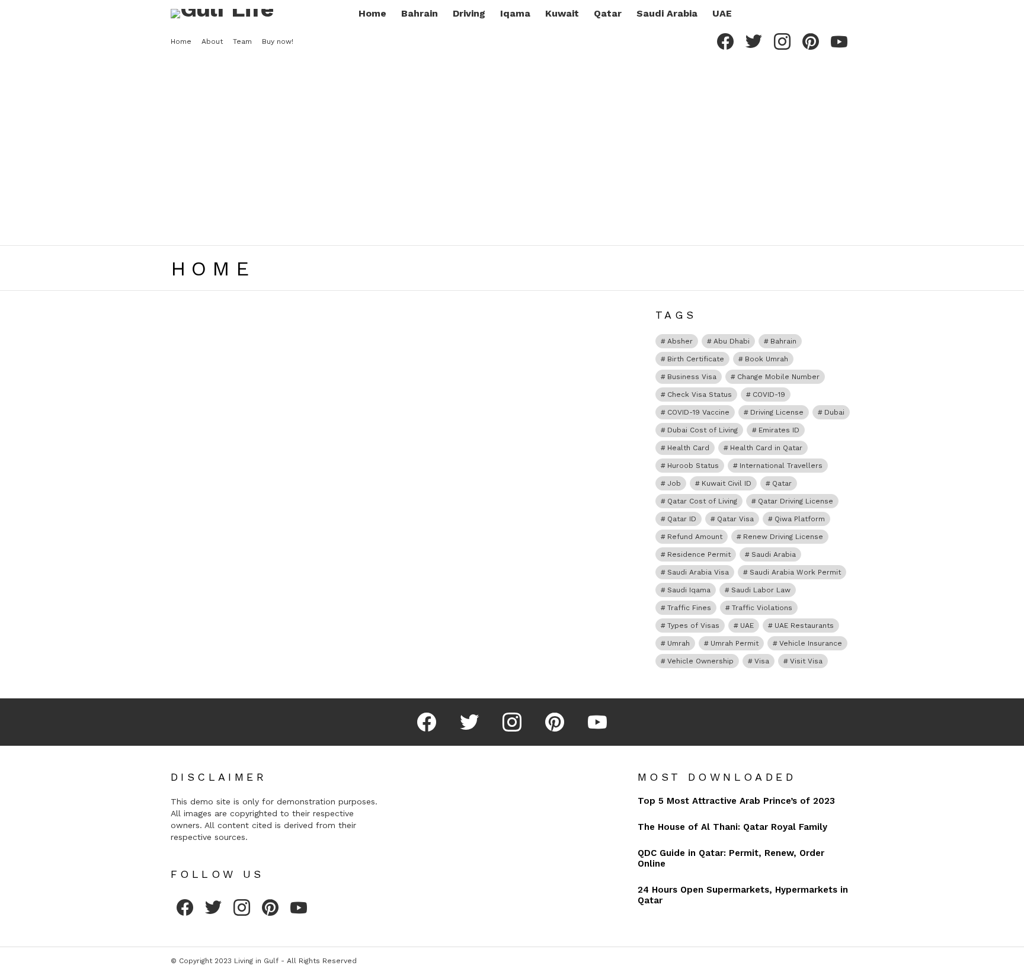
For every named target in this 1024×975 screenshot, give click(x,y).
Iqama (515, 13)
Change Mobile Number (778, 377)
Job (674, 483)
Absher (680, 341)
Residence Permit (699, 554)
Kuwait (562, 13)
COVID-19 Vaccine (698, 412)
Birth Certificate (695, 359)
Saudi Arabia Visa (698, 572)
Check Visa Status (699, 394)
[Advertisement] (512, 150)
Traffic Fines (689, 608)
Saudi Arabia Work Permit (795, 572)
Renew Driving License (783, 537)
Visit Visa (806, 661)
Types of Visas (693, 625)
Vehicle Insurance (810, 643)
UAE (722, 13)
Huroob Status (693, 465)
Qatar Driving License (795, 501)
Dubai (834, 412)
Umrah (678, 643)
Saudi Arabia (666, 13)
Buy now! (277, 41)
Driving (469, 13)
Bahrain (419, 13)
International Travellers (781, 465)
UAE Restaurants (804, 625)
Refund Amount (694, 537)
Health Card (688, 448)
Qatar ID (681, 519)
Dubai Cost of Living (702, 430)
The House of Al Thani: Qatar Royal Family (732, 827)
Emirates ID (779, 430)
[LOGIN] (846, 13)
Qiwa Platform (800, 519)
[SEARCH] (826, 13)
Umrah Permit (735, 643)
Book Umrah (766, 359)
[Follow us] (806, 13)
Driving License (777, 412)
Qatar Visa (735, 519)
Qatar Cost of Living (702, 501)
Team (242, 41)
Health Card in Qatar (766, 448)
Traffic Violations (762, 608)
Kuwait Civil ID (726, 483)
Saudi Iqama (689, 590)
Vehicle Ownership (700, 661)
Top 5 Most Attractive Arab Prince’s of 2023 (736, 801)
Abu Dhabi (731, 341)
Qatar (608, 13)
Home (372, 13)
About (212, 41)
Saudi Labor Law (761, 590)
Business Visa (691, 377)
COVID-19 (769, 394)
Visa (761, 661)
